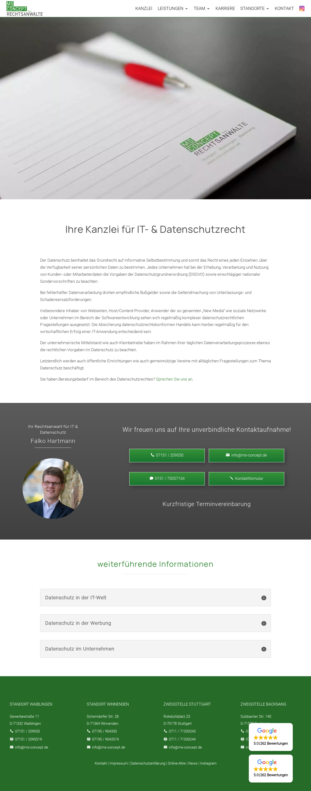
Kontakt (101, 763)
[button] (271, 737)
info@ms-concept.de (246, 455)
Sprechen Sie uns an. (174, 379)
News (193, 763)
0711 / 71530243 (182, 731)
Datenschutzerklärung (147, 763)
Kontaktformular (246, 478)
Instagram (208, 763)
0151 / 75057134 (167, 478)
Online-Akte (177, 763)
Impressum (119, 763)
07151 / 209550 (27, 731)
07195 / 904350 (104, 731)
